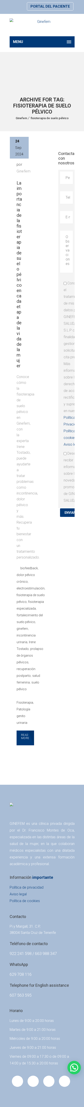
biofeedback (29, 568)
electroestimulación (31, 588)
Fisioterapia (25, 702)
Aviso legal (18, 894)
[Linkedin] (48, 1081)
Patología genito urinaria (23, 715)
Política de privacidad (26, 887)
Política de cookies (25, 901)
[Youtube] (33, 1081)
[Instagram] (64, 1081)
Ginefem (21, 118)
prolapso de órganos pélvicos (30, 655)
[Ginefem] (42, 25)
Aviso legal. (73, 444)
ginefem (22, 628)
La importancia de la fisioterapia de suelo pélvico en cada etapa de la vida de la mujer (19, 274)
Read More (25, 736)
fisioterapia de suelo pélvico (50, 118)
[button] (74, 1067)
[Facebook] (17, 1081)
